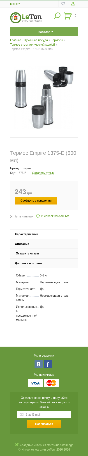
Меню (14, 3)
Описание (22, 244)
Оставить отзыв (43, 173)
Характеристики (26, 234)
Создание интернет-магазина (39, 445)
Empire (26, 168)
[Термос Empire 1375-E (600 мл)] (44, 97)
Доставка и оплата (28, 263)
